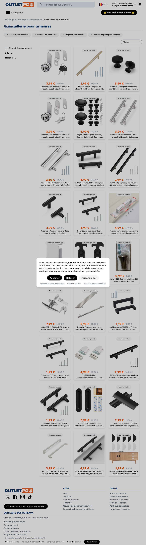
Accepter (54, 277)
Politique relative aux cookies (52, 283)
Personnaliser (89, 277)
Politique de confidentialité (95, 283)
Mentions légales (74, 283)
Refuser (70, 277)
